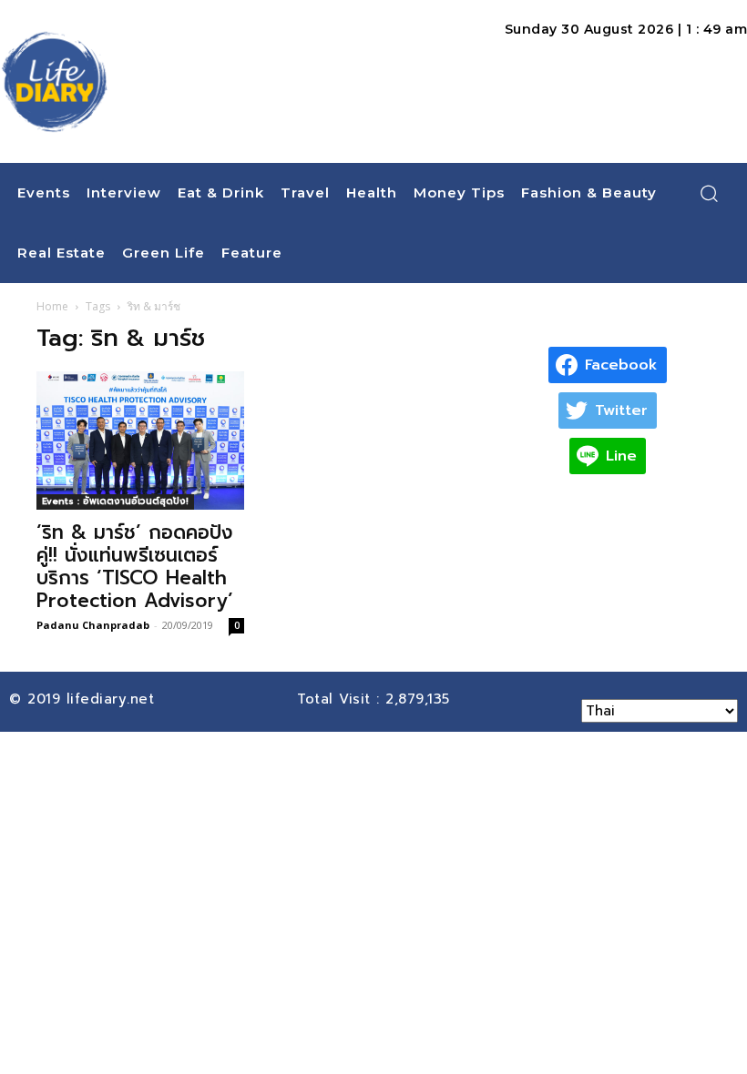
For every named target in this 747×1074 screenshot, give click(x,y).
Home (52, 306)
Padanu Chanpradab (92, 625)
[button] (709, 193)
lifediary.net (113, 699)
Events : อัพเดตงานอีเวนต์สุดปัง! (115, 501)
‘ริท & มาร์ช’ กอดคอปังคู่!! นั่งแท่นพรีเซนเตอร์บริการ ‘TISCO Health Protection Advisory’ (134, 566)
